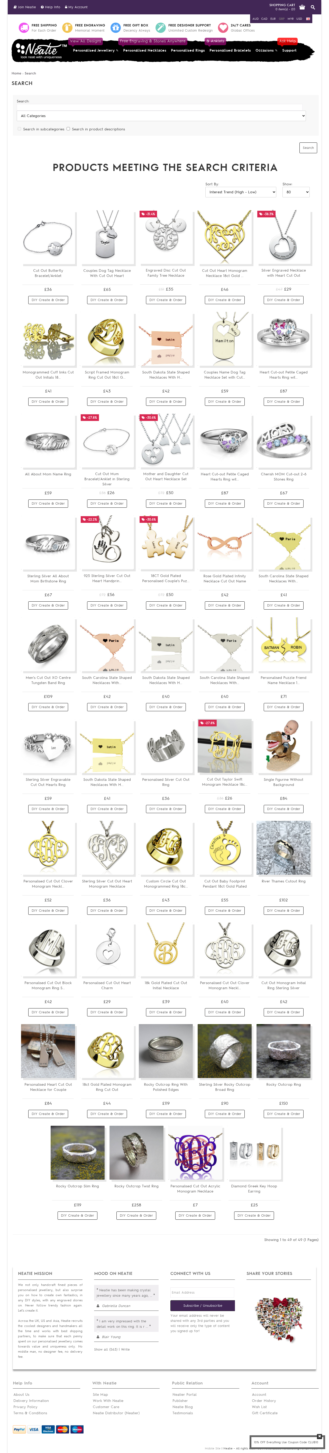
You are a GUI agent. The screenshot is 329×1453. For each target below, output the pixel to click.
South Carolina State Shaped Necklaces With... (283, 578)
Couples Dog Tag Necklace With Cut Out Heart (107, 273)
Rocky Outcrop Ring (283, 1084)
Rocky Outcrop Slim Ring (77, 1186)
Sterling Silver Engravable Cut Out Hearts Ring (48, 782)
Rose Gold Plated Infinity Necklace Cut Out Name (224, 578)
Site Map (100, 1395)
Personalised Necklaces (145, 45)
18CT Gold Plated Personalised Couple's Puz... (165, 578)
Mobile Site (213, 1448)
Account (259, 1395)
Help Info (52, 7)
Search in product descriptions (98, 129)
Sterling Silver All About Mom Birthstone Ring (48, 578)
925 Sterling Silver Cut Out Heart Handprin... (107, 578)
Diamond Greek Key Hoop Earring (254, 1188)
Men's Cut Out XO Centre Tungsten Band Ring (48, 680)
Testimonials (182, 1413)
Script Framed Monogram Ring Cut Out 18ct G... (107, 374)
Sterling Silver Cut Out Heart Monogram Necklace (107, 883)
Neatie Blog (182, 1407)
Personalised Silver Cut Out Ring (165, 782)
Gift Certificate (265, 1413)
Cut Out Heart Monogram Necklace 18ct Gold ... (224, 273)
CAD (264, 18)
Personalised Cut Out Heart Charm (107, 985)
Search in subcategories (43, 129)
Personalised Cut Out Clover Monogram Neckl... (48, 883)
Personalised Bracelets (229, 45)
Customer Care (106, 1407)
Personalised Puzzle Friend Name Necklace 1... (283, 680)
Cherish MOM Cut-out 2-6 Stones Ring (283, 476)
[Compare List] (58, 258)
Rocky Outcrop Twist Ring (136, 1186)
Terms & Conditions (30, 1413)
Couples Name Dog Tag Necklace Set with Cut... (224, 374)
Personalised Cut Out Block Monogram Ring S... (48, 985)
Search (30, 73)
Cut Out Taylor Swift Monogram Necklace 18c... (224, 781)
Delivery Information (31, 1401)
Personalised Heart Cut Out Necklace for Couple (48, 1087)
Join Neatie (26, 7)
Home (16, 73)
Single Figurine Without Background (283, 782)
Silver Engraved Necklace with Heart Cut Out (283, 272)
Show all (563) (105, 1349)
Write (125, 1349)
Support (288, 45)
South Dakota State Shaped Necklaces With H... (166, 374)
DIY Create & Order (48, 300)
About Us (21, 1395)
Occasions (264, 50)
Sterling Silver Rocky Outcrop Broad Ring (224, 1087)
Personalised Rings (188, 50)
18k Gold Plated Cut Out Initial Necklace (166, 985)
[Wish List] (68, 258)
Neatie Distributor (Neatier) (116, 1413)
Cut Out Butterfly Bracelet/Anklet (48, 273)
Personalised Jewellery (93, 45)
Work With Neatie (108, 1401)
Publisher (180, 1401)
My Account (77, 7)
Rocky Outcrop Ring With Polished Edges (166, 1087)
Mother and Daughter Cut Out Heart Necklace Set (165, 476)
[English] (308, 18)
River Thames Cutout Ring (284, 881)
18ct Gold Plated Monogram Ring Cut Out (107, 1087)
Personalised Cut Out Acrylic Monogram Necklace (195, 1188)
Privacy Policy (25, 1407)
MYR (291, 18)
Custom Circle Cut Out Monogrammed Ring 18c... (166, 883)
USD (299, 18)
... (151, 1295)
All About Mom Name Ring (48, 474)
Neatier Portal (184, 1395)
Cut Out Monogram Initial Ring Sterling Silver (283, 985)
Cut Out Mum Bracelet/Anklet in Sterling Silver (107, 479)
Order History (264, 1401)
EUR (273, 18)
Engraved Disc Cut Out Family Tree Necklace (166, 272)
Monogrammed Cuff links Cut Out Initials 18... (48, 374)
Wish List (259, 1407)
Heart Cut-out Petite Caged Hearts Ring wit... (284, 374)
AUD (255, 18)
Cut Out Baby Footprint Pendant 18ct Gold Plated (225, 883)
